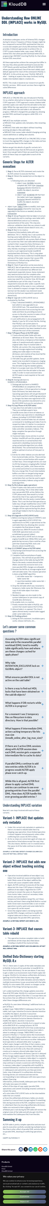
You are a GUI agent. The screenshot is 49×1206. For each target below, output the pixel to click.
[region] (24, 1189)
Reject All (24, 1202)
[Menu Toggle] (44, 4)
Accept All (24, 1192)
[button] (21, 1149)
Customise (24, 1197)
